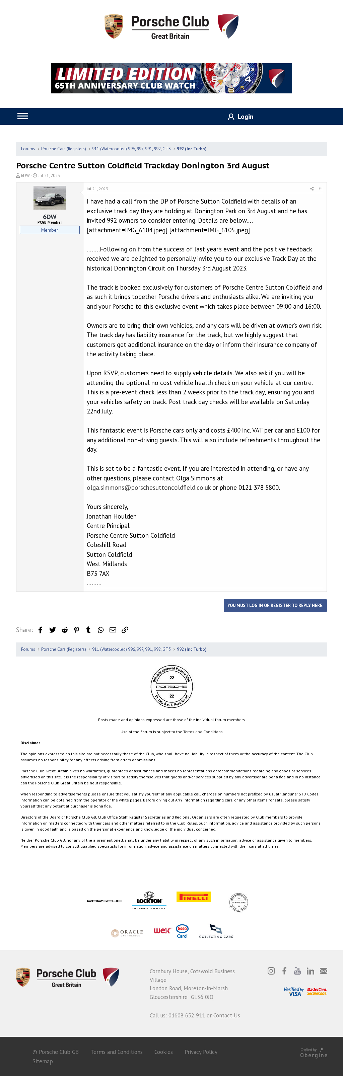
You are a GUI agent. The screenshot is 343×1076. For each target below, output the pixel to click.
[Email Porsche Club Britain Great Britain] (323, 971)
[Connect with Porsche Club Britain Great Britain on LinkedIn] (310, 971)
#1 (321, 188)
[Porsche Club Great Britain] (171, 26)
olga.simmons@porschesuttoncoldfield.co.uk (149, 487)
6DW (25, 175)
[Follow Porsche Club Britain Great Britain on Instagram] (271, 971)
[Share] (312, 189)
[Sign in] (238, 117)
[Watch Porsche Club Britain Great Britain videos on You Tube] (297, 971)
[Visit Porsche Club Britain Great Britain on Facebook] (284, 971)
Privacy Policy (201, 1052)
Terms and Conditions (203, 731)
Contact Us (226, 1015)
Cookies (163, 1052)
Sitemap (42, 1061)
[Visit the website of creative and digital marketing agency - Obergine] (313, 1052)
